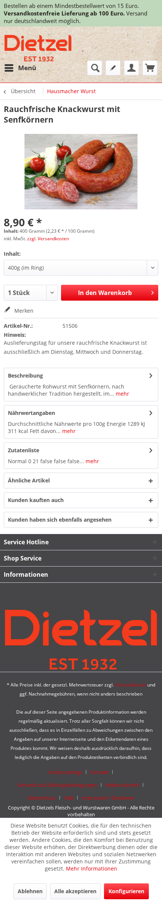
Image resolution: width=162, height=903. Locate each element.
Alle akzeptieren (75, 891)
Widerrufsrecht (122, 785)
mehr (121, 393)
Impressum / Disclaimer (108, 797)
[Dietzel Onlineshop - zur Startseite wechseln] (38, 48)
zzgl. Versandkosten (48, 238)
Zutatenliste (23, 450)
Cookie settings (65, 772)
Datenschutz (42, 797)
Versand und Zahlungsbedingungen (57, 785)
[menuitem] (20, 67)
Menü (27, 67)
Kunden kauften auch (36, 500)
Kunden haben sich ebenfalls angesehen (60, 519)
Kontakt (99, 772)
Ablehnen (30, 891)
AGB (68, 797)
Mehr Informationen (91, 868)
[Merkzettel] (113, 67)
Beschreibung (25, 375)
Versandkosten (130, 685)
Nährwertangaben (31, 412)
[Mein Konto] (131, 67)
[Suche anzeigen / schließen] (94, 67)
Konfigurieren (126, 891)
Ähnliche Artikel (29, 480)
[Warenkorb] (149, 67)
